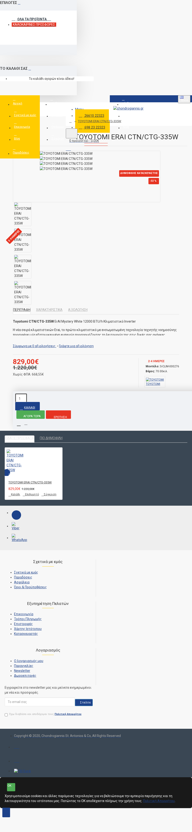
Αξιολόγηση (78, 310)
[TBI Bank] (22, 771)
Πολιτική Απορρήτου (159, 801)
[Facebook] (16, 515)
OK (9, 785)
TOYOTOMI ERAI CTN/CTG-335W (99, 121)
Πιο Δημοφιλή (51, 438)
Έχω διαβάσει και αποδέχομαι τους (45, 714)
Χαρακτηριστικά (49, 310)
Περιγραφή (21, 310)
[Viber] (16, 526)
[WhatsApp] (16, 538)
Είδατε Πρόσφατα (19, 438)
